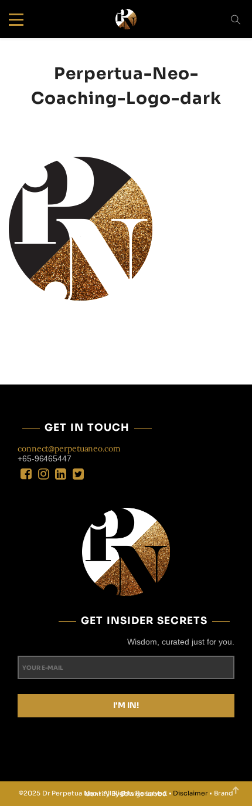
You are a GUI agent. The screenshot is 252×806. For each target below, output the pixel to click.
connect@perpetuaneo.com (69, 448)
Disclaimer (190, 793)
